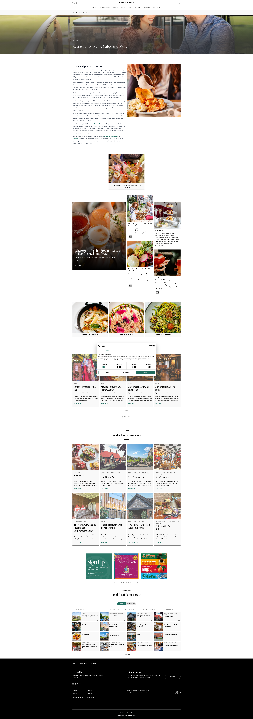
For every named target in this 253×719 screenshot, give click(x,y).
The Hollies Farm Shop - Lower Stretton (112, 526)
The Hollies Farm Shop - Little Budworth (139, 526)
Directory (80, 12)
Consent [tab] (107, 350)
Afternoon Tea (159, 230)
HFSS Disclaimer (130, 699)
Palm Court (85, 634)
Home (73, 12)
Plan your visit (157, 7)
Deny (107, 372)
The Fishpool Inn (114, 615)
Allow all (145, 372)
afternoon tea (97, 124)
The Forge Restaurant (170, 634)
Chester (94, 7)
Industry (94, 663)
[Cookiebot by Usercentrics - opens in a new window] (149, 346)
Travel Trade (83, 663)
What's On (115, 7)
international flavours (78, 116)
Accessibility (158, 699)
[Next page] (129, 654)
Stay (130, 7)
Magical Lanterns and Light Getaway (111, 388)
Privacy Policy (140, 699)
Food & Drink (90, 697)
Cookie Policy (149, 699)
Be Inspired (147, 7)
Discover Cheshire (105, 7)
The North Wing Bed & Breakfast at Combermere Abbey (85, 527)
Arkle (138, 634)
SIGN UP (172, 676)
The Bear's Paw (108, 477)
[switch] (119, 367)
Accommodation (77, 697)
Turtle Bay (79, 475)
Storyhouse (85, 625)
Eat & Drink (138, 7)
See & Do (123, 7)
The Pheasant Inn (136, 477)
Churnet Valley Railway (171, 645)
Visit (73, 663)
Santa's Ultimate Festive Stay (85, 388)
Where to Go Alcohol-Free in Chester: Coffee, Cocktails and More (97, 252)
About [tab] (146, 349)
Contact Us (166, 699)
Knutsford (107, 136)
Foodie (77, 260)
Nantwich (75, 138)
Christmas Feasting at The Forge (138, 388)
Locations (89, 693)
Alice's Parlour (162, 477)
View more (78, 265)
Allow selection (126, 372)
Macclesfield (114, 136)
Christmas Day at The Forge (165, 388)
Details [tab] (126, 349)
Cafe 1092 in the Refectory (163, 528)
